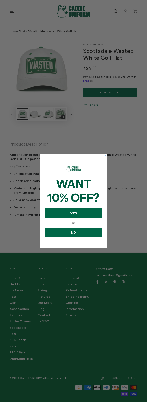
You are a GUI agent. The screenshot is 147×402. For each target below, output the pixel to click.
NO (73, 232)
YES (73, 213)
